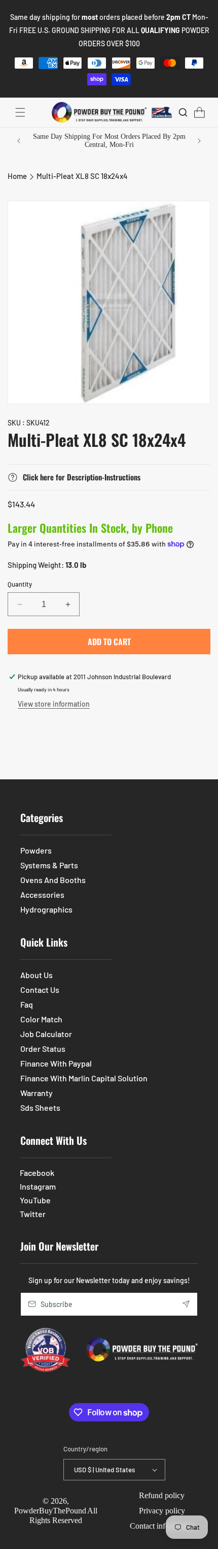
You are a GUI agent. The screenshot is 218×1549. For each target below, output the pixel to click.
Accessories (42, 894)
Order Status (42, 1048)
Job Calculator (46, 1034)
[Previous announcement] (19, 141)
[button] (20, 112)
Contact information (162, 1526)
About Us (36, 975)
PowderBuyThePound (50, 1510)
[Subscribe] (186, 1304)
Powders (36, 850)
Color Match (41, 1019)
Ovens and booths (53, 880)
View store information (54, 704)
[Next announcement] (199, 141)
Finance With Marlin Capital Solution (84, 1078)
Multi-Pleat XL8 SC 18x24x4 (82, 175)
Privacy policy (162, 1510)
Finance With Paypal (56, 1063)
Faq (26, 1004)
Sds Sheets (40, 1107)
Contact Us (39, 989)
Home (17, 175)
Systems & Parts (49, 865)
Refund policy (162, 1495)
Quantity (20, 584)
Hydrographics (46, 909)
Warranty (36, 1093)
